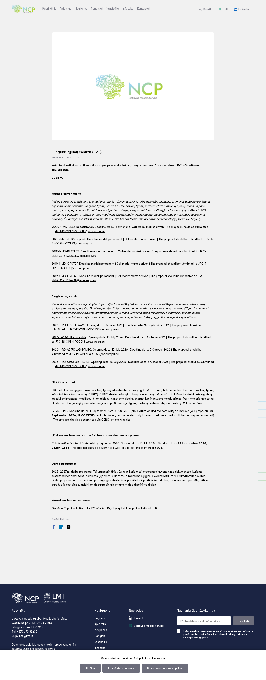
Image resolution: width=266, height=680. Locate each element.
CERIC (92, 394)
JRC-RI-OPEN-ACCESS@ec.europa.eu (80, 231)
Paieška (208, 9)
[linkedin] (61, 528)
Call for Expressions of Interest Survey (139, 447)
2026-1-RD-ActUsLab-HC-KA (70, 362)
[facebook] (54, 528)
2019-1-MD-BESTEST (65, 251)
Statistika (112, 8)
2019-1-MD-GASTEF (65, 263)
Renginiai (97, 8)
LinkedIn (243, 9)
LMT (226, 9)
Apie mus (65, 8)
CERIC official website (115, 419)
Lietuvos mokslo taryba (149, 625)
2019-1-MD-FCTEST (64, 276)
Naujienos (81, 8)
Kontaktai (143, 8)
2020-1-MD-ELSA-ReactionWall (72, 227)
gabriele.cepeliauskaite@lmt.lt (137, 508)
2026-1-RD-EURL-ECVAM (68, 325)
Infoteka (128, 8)
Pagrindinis (49, 8)
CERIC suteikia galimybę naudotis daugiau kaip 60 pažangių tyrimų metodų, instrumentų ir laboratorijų (117, 403)
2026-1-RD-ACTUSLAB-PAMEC (71, 349)
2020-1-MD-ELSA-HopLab (69, 239)
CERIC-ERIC (59, 411)
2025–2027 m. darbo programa (72, 471)
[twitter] (68, 528)
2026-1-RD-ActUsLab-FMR (69, 337)
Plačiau (90, 668)
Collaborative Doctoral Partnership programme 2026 (85, 443)
